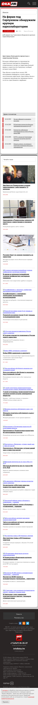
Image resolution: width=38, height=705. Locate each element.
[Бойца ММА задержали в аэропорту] (15, 350)
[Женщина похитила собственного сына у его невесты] (19, 410)
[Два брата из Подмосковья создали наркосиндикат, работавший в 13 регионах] (19, 183)
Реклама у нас (19, 618)
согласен (5, 690)
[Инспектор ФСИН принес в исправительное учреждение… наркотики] (19, 574)
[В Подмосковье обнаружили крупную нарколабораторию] (19, 555)
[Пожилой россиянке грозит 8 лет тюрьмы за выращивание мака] (19, 312)
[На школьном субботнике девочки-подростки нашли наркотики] (19, 483)
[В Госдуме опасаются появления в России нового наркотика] (19, 333)
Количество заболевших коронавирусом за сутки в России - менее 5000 (24, 131)
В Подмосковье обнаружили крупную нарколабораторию (17, 558)
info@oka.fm (19, 648)
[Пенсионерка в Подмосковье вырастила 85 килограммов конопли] (19, 428)
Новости (19, 614)
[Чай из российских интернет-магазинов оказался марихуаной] (19, 520)
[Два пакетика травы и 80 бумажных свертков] (18, 535)
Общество (5, 12)
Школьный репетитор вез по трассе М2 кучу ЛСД (18, 467)
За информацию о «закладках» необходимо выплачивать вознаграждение (14, 295)
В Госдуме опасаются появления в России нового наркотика (19, 336)
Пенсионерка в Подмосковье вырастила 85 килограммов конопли (18, 431)
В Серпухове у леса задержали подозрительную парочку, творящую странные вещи (17, 596)
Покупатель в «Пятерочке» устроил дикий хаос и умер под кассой (19, 449)
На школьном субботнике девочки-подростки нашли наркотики (16, 486)
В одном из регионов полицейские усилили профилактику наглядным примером (16, 276)
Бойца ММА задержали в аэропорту (16, 353)
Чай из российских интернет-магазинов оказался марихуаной (18, 523)
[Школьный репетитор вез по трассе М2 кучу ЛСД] (19, 463)
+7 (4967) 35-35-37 (19, 643)
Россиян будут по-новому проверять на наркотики (18, 256)
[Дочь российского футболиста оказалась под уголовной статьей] (19, 370)
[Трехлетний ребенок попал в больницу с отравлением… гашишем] (19, 502)
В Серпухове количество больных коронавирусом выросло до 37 (23, 125)
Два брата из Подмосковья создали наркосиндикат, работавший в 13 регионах (16, 187)
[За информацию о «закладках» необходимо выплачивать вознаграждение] (19, 291)
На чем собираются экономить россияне (22, 120)
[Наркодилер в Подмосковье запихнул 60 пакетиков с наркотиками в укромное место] (19, 218)
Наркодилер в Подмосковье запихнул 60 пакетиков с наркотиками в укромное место (18, 222)
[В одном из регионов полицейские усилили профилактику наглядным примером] (19, 272)
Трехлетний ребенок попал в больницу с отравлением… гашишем (18, 505)
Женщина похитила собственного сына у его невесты (18, 414)
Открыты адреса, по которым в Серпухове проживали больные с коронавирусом (23, 145)
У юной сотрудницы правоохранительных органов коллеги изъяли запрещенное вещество (19, 393)
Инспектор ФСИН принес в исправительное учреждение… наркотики (19, 578)
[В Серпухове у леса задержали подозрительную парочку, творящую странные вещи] (19, 592)
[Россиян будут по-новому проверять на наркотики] (19, 252)
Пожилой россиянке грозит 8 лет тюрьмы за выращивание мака (19, 316)
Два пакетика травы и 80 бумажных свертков (17, 539)
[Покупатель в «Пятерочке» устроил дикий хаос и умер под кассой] (19, 446)
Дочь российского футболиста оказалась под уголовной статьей (18, 373)
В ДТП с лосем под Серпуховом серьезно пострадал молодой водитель (23, 138)
